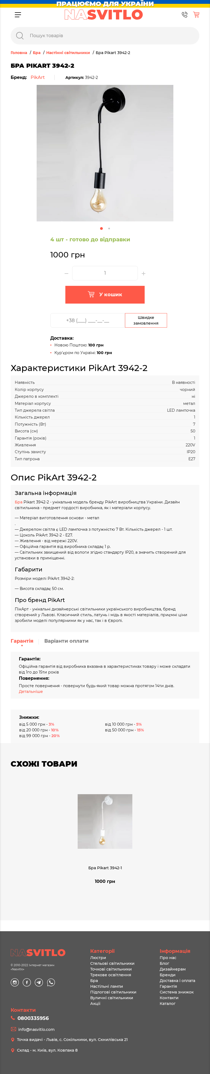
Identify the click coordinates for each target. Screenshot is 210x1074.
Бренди (168, 974)
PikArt (38, 77)
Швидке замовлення (146, 320)
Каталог (168, 1003)
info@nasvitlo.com (36, 1029)
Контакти (169, 997)
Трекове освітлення (110, 974)
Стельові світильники (112, 963)
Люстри (98, 957)
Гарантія (22, 641)
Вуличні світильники (111, 997)
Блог (164, 963)
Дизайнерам (173, 969)
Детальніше (31, 691)
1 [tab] (101, 228)
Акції (95, 1003)
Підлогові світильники (113, 992)
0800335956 (33, 1018)
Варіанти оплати (66, 641)
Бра (19, 502)
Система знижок (177, 992)
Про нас (168, 957)
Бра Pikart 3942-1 (105, 867)
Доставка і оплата (177, 980)
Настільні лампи (106, 986)
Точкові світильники (111, 969)
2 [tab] (109, 228)
